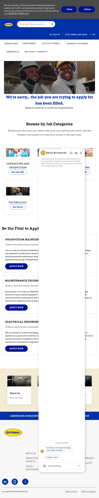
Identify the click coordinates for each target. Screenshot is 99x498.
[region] (62, 309)
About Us (31, 453)
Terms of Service (88, 491)
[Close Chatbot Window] (80, 153)
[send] (79, 466)
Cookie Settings (15, 13)
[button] (52, 24)
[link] (8, 24)
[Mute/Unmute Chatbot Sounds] (76, 153)
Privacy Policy (71, 491)
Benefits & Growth (32, 459)
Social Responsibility (34, 468)
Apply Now (16, 266)
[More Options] (44, 466)
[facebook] (5, 481)
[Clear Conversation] (71, 153)
